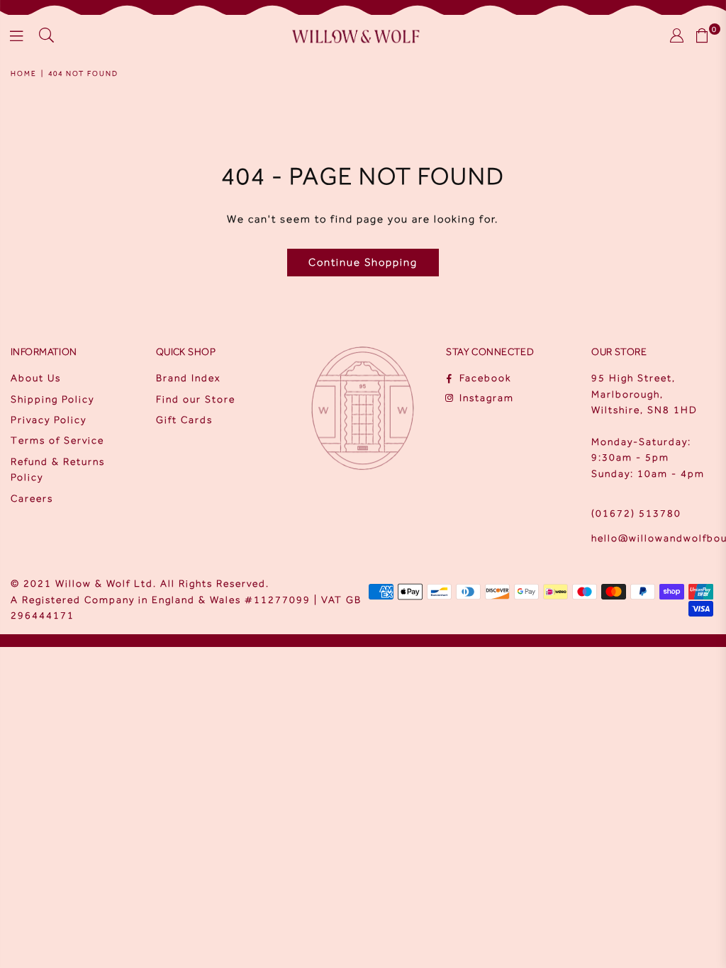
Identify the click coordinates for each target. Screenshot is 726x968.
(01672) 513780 (636, 513)
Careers (32, 499)
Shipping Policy (52, 399)
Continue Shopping (363, 262)
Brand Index (188, 378)
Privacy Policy (48, 420)
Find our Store (195, 399)
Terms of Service (57, 440)
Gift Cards (184, 420)
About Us (36, 378)
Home (24, 73)
